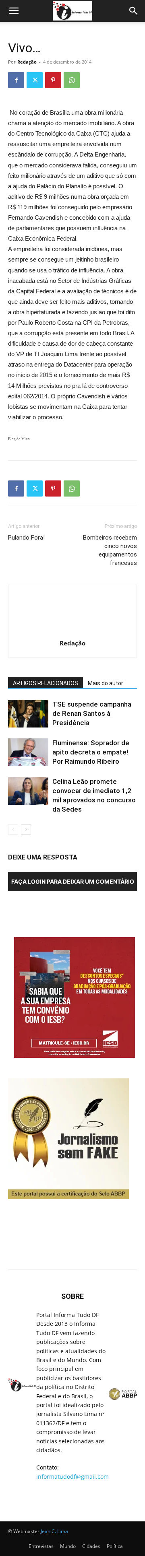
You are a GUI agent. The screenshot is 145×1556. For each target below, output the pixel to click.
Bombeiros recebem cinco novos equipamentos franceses (110, 550)
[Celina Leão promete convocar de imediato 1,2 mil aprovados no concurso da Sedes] (28, 791)
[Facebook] (16, 80)
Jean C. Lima (54, 1531)
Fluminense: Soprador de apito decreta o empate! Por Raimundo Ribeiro (90, 752)
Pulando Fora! (26, 537)
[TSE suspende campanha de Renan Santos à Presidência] (28, 714)
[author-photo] (72, 632)
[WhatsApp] (72, 80)
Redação (27, 62)
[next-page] (26, 829)
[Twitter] (35, 80)
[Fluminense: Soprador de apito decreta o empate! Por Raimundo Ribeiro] (28, 752)
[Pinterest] (53, 80)
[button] (14, 11)
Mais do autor (105, 683)
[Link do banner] (75, 1055)
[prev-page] (13, 829)
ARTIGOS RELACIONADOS (45, 683)
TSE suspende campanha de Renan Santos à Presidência (91, 713)
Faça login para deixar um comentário (72, 881)
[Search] (133, 11)
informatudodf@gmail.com (72, 1476)
